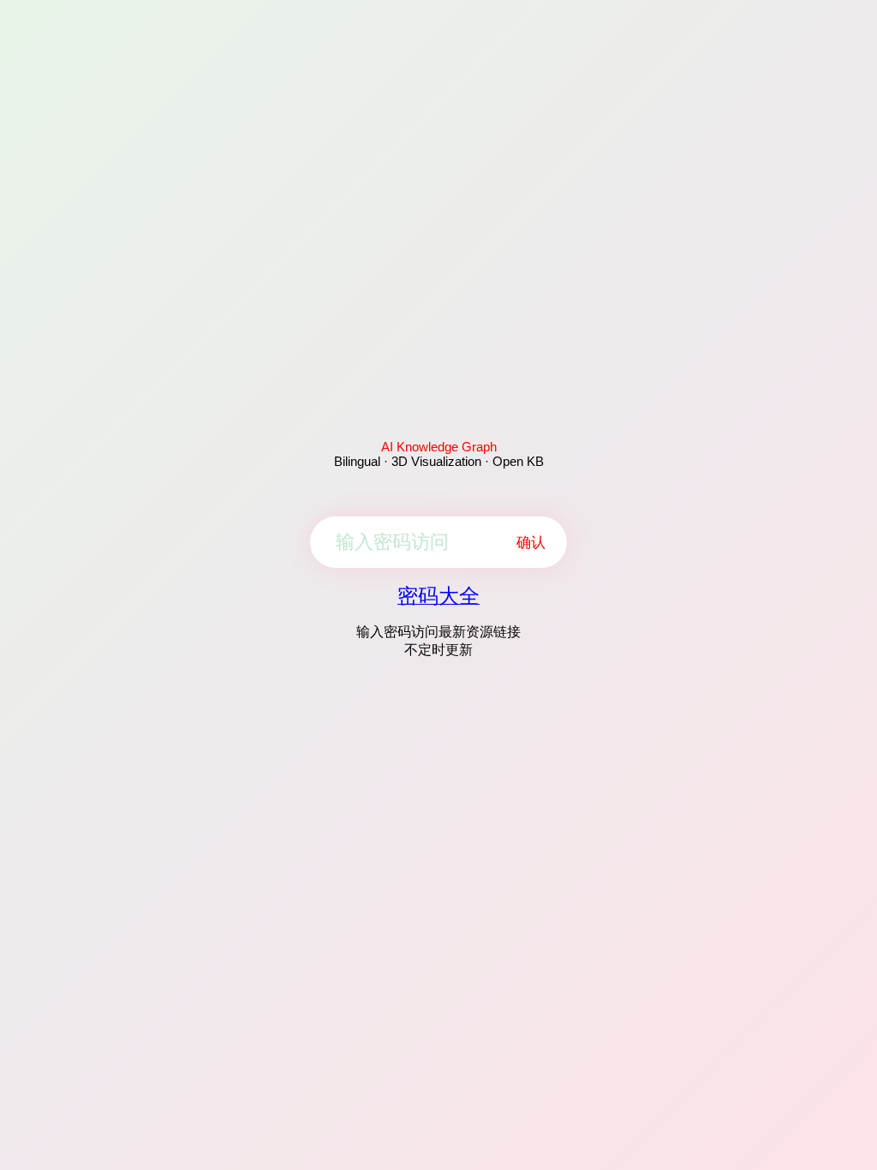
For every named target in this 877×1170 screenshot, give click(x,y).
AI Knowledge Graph (439, 446)
